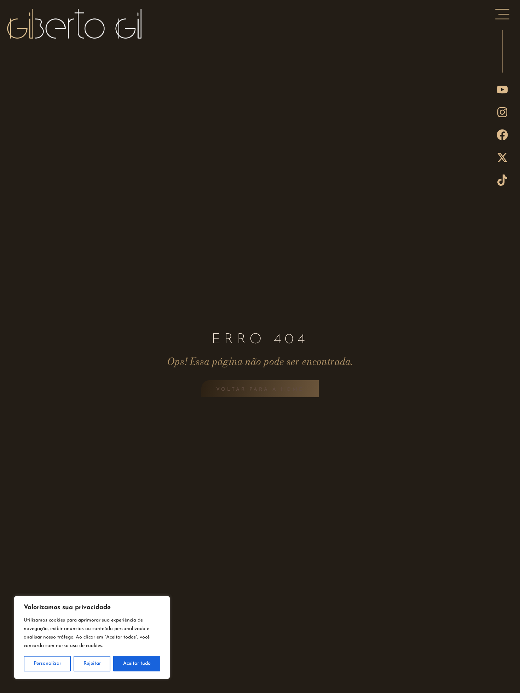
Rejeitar (92, 663)
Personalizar (47, 663)
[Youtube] (502, 89)
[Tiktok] (502, 180)
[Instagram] (502, 112)
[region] (92, 637)
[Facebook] (502, 135)
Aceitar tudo (137, 663)
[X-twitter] (502, 157)
